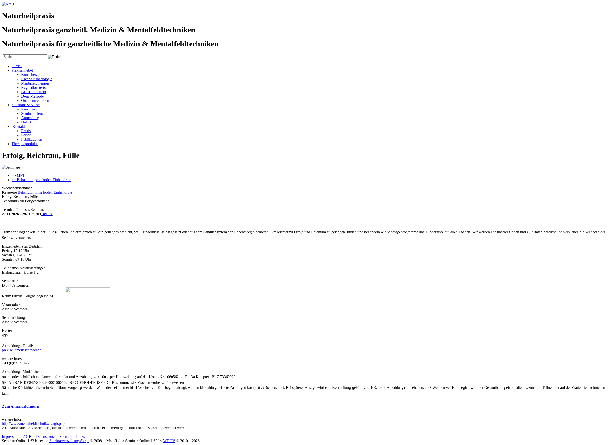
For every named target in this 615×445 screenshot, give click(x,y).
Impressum (10, 436)
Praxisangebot (22, 70)
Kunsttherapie (31, 75)
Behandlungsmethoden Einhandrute (45, 192)
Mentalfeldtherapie (35, 83)
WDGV (169, 441)
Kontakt (19, 126)
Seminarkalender (34, 113)
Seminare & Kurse (26, 105)
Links (80, 436)
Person (26, 135)
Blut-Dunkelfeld (33, 92)
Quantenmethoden (35, 100)
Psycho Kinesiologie (36, 79)
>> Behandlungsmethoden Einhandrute (41, 180)
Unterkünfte (30, 122)
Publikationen (31, 139)
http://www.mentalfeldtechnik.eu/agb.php (33, 423)
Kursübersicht (31, 109)
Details (46, 214)
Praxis (26, 131)
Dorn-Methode (32, 96)
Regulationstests (33, 87)
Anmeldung (30, 118)
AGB (27, 436)
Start (17, 66)
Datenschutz (45, 436)
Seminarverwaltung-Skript (69, 441)
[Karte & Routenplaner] (88, 296)
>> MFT (18, 175)
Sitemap (65, 436)
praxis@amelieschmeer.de (21, 350)
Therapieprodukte (25, 144)
